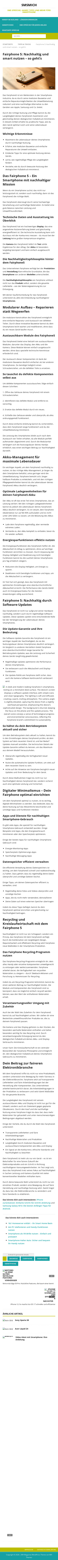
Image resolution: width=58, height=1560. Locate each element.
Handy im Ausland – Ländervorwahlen (19, 20)
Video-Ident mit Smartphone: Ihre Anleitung (31, 1338)
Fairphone (27, 1258)
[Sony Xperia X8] (8, 1320)
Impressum (29, 1550)
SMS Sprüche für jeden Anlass (33, 25)
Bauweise (13, 1258)
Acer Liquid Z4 (21, 1328)
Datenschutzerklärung (46, 1550)
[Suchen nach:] (29, 36)
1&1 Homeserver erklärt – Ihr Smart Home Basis (30, 1223)
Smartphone (10, 1264)
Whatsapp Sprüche (10, 30)
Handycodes (7, 25)
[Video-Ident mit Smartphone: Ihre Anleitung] (8, 1437)
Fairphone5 (42, 1258)
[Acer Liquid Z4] (8, 1329)
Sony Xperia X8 (22, 1320)
